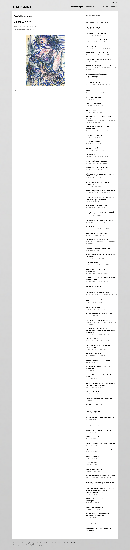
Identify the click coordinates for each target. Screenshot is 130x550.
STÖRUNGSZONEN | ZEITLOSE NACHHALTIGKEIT (96, 75)
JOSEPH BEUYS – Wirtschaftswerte (98, 320)
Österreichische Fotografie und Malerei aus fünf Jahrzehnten (101, 376)
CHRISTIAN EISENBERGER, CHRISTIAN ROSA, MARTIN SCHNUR (101, 279)
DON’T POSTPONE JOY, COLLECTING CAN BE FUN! (101, 300)
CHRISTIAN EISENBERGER (94, 135)
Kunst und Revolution (93, 354)
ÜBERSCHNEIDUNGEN (93, 104)
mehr (15, 90)
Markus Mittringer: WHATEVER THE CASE (100, 417)
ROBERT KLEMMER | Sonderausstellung (100, 66)
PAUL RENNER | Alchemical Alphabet (98, 59)
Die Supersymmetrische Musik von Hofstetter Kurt (98, 346)
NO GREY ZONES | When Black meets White (101, 40)
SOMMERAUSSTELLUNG (94, 286)
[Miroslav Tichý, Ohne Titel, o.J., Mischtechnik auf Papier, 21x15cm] (45, 86)
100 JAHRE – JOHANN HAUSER (96, 33)
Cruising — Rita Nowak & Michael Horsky (100, 482)
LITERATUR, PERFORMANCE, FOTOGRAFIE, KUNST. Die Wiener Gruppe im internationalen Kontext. (100, 490)
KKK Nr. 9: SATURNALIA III (95, 424)
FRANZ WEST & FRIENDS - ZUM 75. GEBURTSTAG (97, 183)
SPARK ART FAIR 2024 (93, 97)
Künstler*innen (92, 6)
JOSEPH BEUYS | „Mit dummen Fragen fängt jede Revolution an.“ (101, 213)
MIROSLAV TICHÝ (92, 148)
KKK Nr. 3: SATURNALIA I (94, 507)
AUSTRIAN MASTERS (93, 411)
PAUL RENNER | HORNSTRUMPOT (97, 206)
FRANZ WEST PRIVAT (93, 142)
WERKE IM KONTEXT (93, 27)
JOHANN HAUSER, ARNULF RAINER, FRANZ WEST (100, 90)
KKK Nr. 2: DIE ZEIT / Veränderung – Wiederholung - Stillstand (98, 514)
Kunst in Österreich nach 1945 (96, 233)
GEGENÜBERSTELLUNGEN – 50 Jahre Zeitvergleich (98, 529)
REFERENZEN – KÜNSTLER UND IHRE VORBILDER (98, 367)
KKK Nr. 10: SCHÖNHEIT (94, 405)
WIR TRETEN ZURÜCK (93, 307)
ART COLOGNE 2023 (93, 110)
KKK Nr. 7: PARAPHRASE (94, 456)
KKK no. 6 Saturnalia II (94, 469)
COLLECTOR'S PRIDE (93, 82)
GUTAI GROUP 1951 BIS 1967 (95, 522)
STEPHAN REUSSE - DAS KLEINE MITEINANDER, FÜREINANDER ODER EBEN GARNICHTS (100, 330)
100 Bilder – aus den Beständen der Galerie (101, 450)
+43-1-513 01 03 (71, 543)
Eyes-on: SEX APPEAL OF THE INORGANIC (100, 430)
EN (116, 3)
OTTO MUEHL (90, 155)
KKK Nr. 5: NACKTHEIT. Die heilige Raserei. (100, 476)
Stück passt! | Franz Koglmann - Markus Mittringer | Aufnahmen (100, 175)
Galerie (105, 6)
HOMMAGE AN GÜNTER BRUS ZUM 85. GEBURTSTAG (99, 128)
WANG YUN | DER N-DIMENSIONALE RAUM (101, 191)
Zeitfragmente (91, 46)
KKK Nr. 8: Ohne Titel (93, 437)
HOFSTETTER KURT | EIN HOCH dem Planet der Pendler (100, 255)
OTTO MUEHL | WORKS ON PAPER (97, 240)
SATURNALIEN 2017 (92, 392)
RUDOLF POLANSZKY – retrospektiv (98, 360)
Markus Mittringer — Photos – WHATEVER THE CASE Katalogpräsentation (100, 384)
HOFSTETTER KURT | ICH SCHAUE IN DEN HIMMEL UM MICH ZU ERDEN (100, 198)
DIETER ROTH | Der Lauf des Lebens (98, 53)
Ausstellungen (77, 6)
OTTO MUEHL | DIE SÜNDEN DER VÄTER (99, 220)
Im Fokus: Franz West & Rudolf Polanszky (100, 443)
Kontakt (114, 6)
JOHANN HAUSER (92, 263)
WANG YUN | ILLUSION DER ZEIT (97, 161)
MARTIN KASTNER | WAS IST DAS (97, 168)
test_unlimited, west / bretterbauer (98, 248)
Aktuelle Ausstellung (93, 16)
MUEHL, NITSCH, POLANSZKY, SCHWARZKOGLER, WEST (96, 270)
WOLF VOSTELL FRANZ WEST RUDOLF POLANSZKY (99, 118)
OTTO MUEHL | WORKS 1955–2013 (97, 293)
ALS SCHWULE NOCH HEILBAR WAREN (99, 314)
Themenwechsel (91, 463)
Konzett (23, 7)
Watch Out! (90, 227)
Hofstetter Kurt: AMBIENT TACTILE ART (99, 398)
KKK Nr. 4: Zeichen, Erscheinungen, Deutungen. (98, 500)
